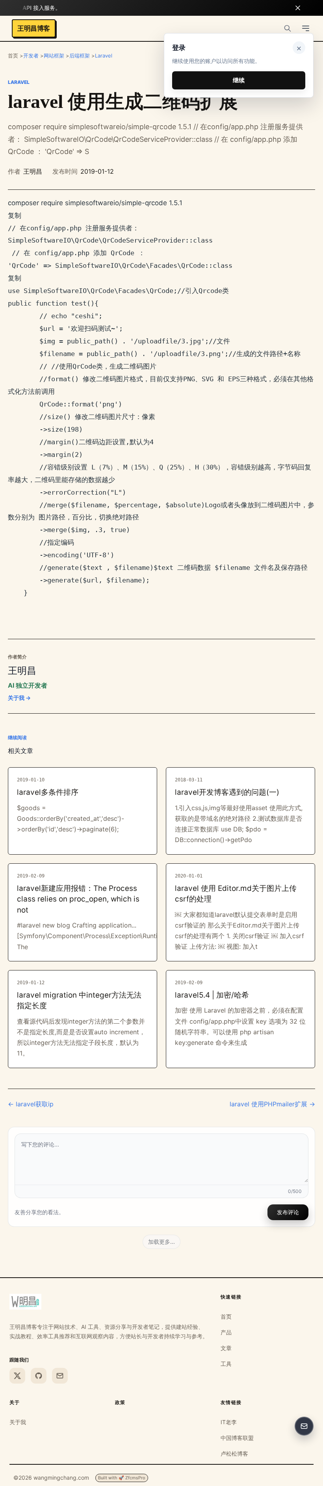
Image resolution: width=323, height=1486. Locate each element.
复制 (14, 215)
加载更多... (161, 1241)
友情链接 (231, 1402)
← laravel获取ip (31, 1104)
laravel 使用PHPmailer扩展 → (272, 1104)
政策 (120, 1402)
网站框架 (54, 55)
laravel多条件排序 (47, 792)
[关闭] (297, 7)
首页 (226, 1316)
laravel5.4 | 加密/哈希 (212, 995)
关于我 (17, 1422)
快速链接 (231, 1297)
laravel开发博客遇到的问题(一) (227, 792)
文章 (226, 1348)
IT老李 (229, 1422)
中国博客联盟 (237, 1437)
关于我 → (19, 697)
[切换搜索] (287, 28)
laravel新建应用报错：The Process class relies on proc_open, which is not (78, 899)
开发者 (31, 55)
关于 (14, 1402)
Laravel (103, 55)
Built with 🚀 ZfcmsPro (121, 1477)
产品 (226, 1332)
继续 (239, 80)
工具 (226, 1363)
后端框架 (79, 55)
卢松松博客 (234, 1453)
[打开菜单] (306, 28)
